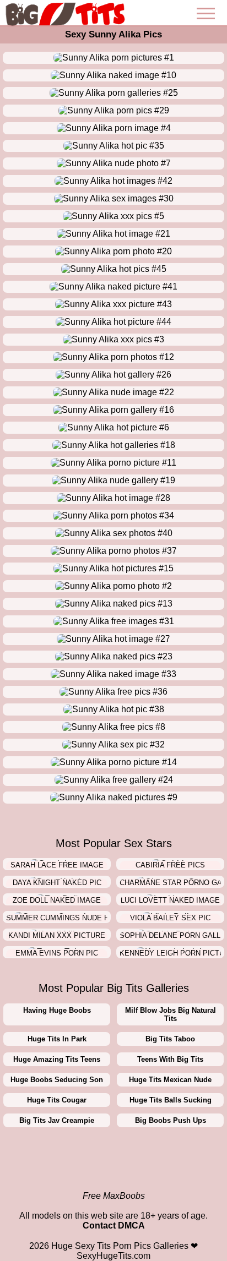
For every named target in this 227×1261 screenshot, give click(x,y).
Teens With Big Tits (170, 1059)
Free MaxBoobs (114, 1195)
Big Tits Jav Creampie (56, 1120)
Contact (99, 1225)
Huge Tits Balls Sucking (170, 1100)
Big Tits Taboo (170, 1039)
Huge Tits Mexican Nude (170, 1080)
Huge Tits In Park (57, 1039)
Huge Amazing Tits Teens (56, 1059)
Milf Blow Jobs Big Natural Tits (170, 1014)
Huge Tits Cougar (57, 1100)
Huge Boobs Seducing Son (56, 1080)
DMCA (131, 1225)
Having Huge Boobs (57, 1010)
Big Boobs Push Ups (170, 1120)
